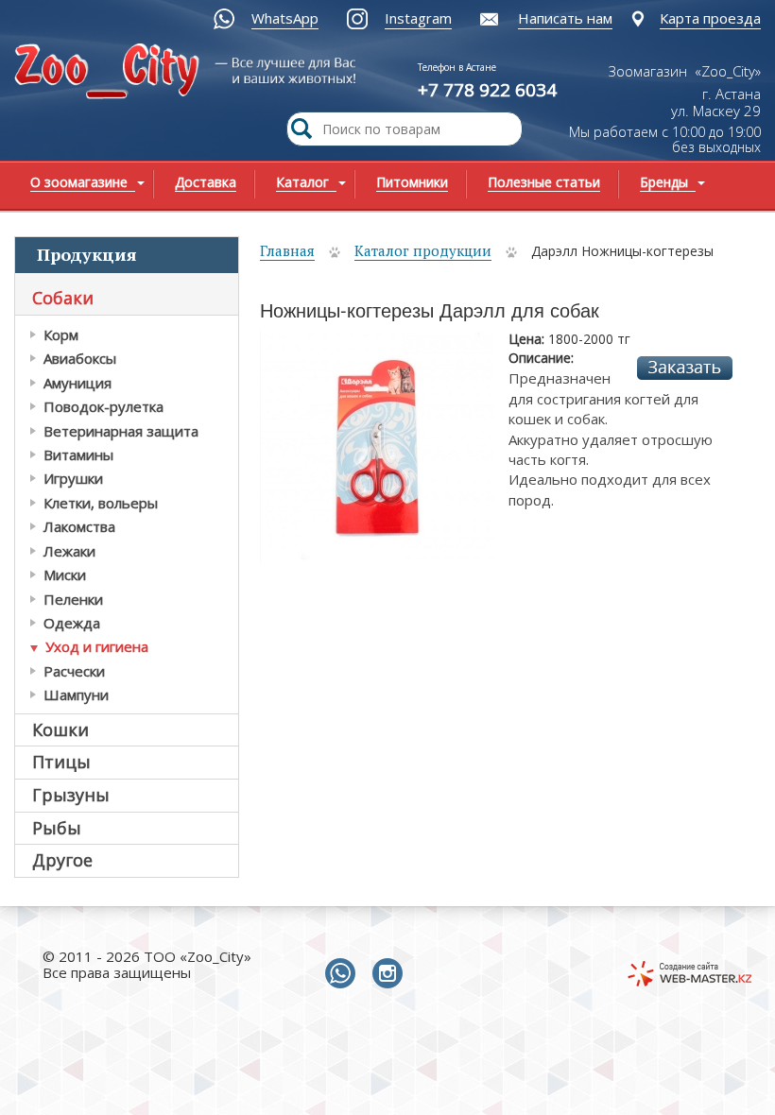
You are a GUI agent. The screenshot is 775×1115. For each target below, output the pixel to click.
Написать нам (565, 18)
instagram (391, 974)
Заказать (684, 368)
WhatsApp (285, 18)
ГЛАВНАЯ (139, 81)
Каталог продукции (422, 250)
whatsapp (344, 974)
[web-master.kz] (689, 973)
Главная (287, 250)
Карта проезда (710, 18)
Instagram (418, 18)
